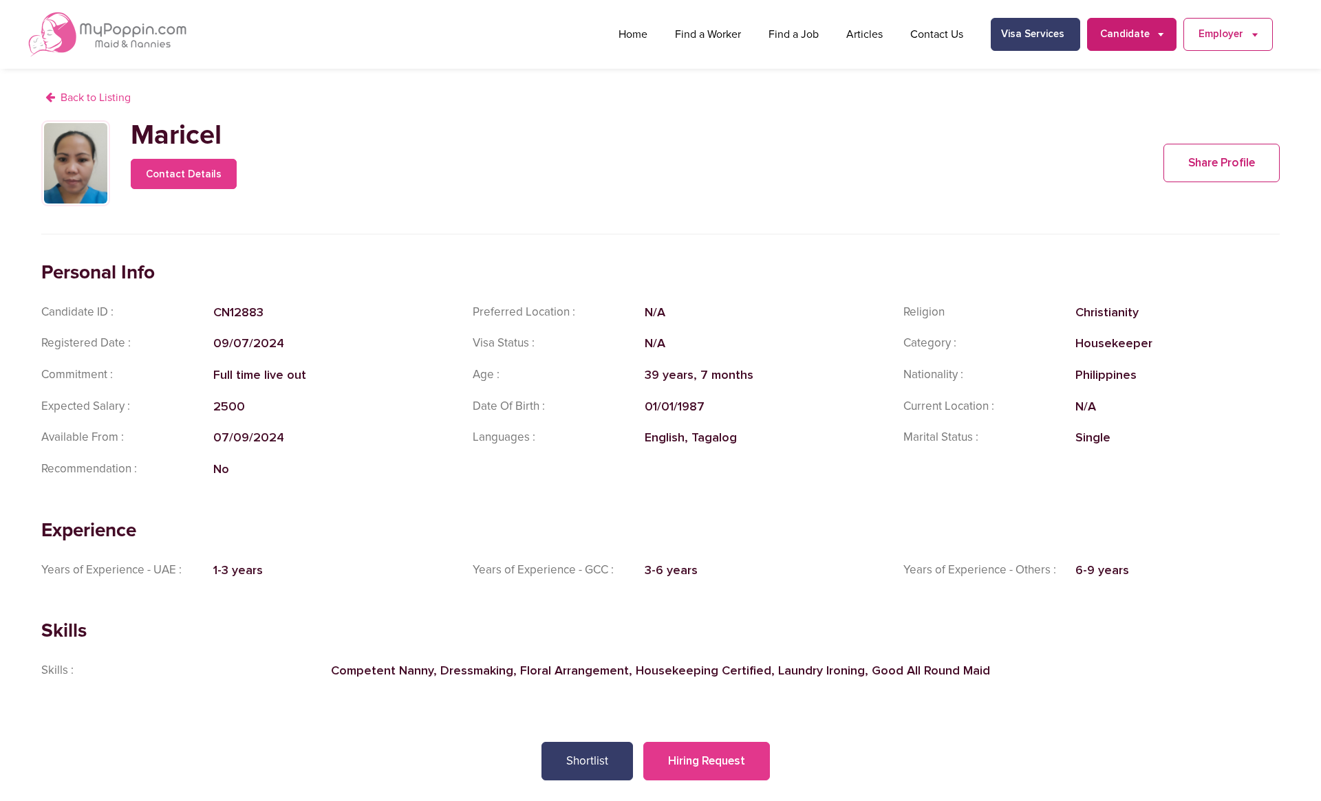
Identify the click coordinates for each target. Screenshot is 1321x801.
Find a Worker (708, 34)
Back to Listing (96, 98)
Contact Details (184, 174)
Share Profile (1221, 162)
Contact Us (936, 34)
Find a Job (794, 34)
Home (633, 34)
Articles (864, 34)
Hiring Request (706, 761)
